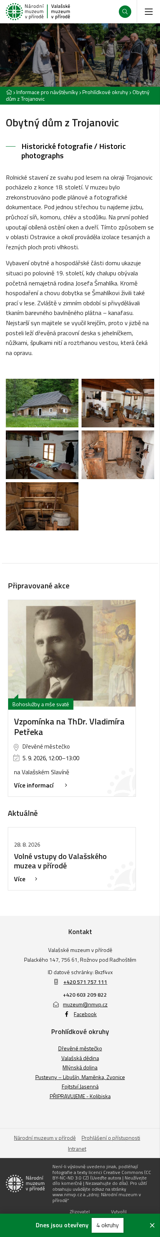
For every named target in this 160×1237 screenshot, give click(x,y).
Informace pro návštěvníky (47, 92)
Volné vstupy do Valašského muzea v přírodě (60, 860)
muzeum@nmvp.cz (85, 1004)
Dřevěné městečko (80, 1048)
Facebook (85, 1014)
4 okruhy (107, 1225)
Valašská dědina (80, 1058)
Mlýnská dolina (80, 1067)
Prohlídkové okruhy (105, 92)
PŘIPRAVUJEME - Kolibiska (80, 1096)
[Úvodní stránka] (38, 11)
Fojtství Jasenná (80, 1086)
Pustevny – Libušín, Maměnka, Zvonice (80, 1077)
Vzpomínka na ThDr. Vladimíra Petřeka (69, 726)
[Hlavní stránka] (9, 92)
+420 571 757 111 (85, 982)
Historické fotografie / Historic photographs (73, 150)
